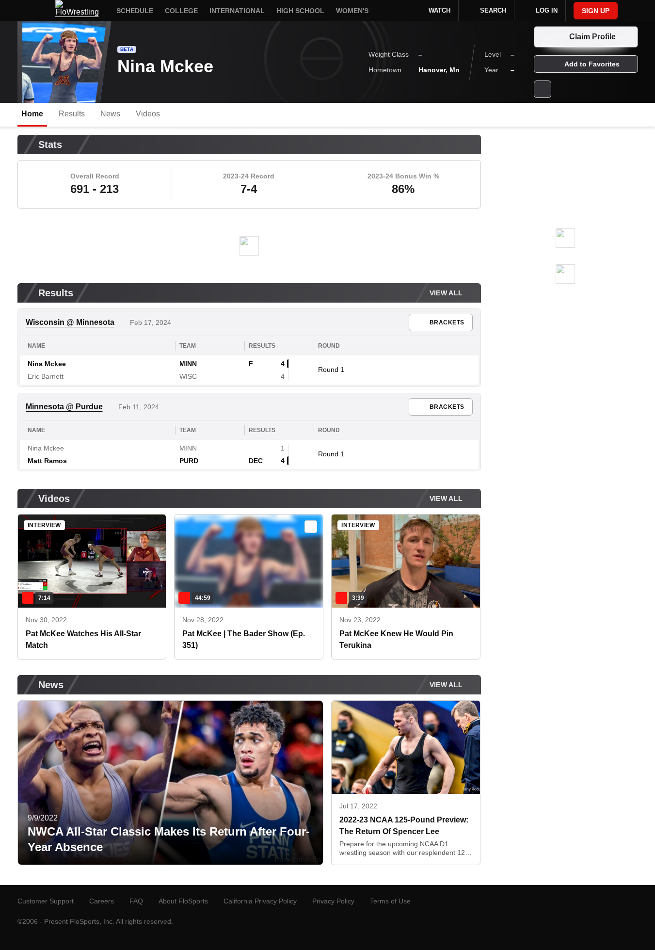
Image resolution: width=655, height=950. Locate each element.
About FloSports (183, 901)
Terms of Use (390, 901)
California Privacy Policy (260, 901)
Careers (101, 901)
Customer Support (45, 901)
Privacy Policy (333, 901)
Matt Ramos (47, 461)
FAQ (136, 901)
